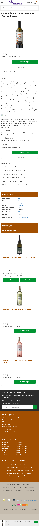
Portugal (20, 205)
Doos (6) (28, 280)
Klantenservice (26, 484)
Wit (19, 201)
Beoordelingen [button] (7, 226)
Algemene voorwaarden (27, 487)
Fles (11, 280)
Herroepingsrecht (29, 490)
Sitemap (16, 487)
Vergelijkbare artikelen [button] (9, 230)
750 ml (20, 212)
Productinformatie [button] (8, 194)
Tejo (19, 207)
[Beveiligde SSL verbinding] (19, 505)
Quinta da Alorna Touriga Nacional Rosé (17, 361)
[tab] (19, 194)
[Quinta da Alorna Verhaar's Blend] (19, 245)
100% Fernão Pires (23, 217)
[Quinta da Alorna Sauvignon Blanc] (19, 296)
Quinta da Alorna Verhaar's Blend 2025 (19, 257)
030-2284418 (7, 429)
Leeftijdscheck (7, 490)
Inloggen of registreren (13, 484)
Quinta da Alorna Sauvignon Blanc (17, 309)
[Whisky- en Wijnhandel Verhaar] (15, 2)
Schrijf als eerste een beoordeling (11, 72)
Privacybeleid (17, 490)
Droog (20, 203)
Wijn (19, 198)
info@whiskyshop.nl (9, 432)
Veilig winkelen (7, 487)
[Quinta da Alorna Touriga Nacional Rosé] (19, 347)
